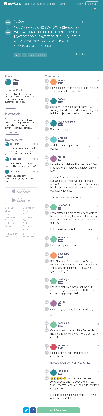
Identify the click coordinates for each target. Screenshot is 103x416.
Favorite (80, 54)
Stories (41, 3)
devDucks (9, 223)
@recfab (55, 330)
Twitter (26, 229)
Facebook (27, 226)
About (7, 211)
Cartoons (27, 220)
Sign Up (92, 3)
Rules (25, 211)
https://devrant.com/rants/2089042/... (71, 362)
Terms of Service (27, 237)
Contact (8, 226)
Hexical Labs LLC (27, 234)
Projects (26, 214)
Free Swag (10, 220)
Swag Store (10, 217)
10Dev (19, 22)
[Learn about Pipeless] (6, 117)
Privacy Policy (11, 237)
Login (80, 3)
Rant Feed (29, 3)
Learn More (12, 132)
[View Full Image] (74, 315)
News (7, 214)
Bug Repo (27, 217)
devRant (8, 234)
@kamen (55, 106)
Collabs (51, 3)
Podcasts (27, 223)
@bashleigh (56, 309)
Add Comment (58, 410)
